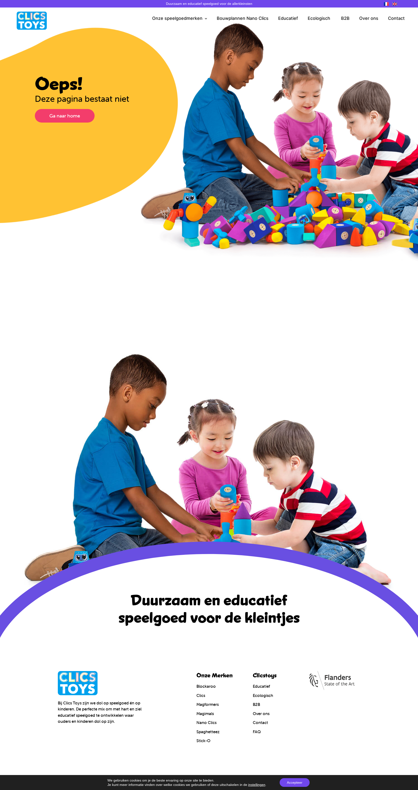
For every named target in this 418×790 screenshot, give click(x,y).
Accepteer (294, 782)
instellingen (256, 785)
